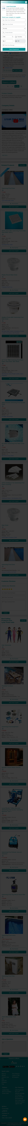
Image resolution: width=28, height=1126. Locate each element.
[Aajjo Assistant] (25, 1119)
